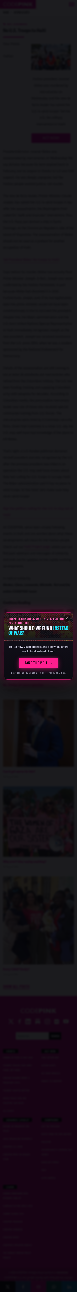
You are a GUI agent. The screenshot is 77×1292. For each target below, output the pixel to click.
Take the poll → (38, 662)
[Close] (66, 618)
